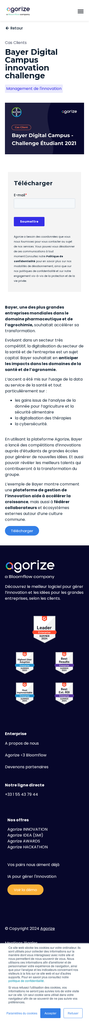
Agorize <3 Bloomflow (25, 755)
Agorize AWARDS (23, 841)
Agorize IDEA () (25, 835)
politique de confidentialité (26, 981)
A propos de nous (22, 743)
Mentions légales (21, 943)
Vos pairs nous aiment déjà (33, 864)
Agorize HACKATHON (27, 847)
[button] (81, 11)
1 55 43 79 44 (25, 794)
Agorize (47, 928)
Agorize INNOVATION (27, 829)
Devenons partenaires (26, 767)
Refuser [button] (73, 1013)
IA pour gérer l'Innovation (31, 876)
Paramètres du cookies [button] (21, 1013)
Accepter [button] (50, 1013)
